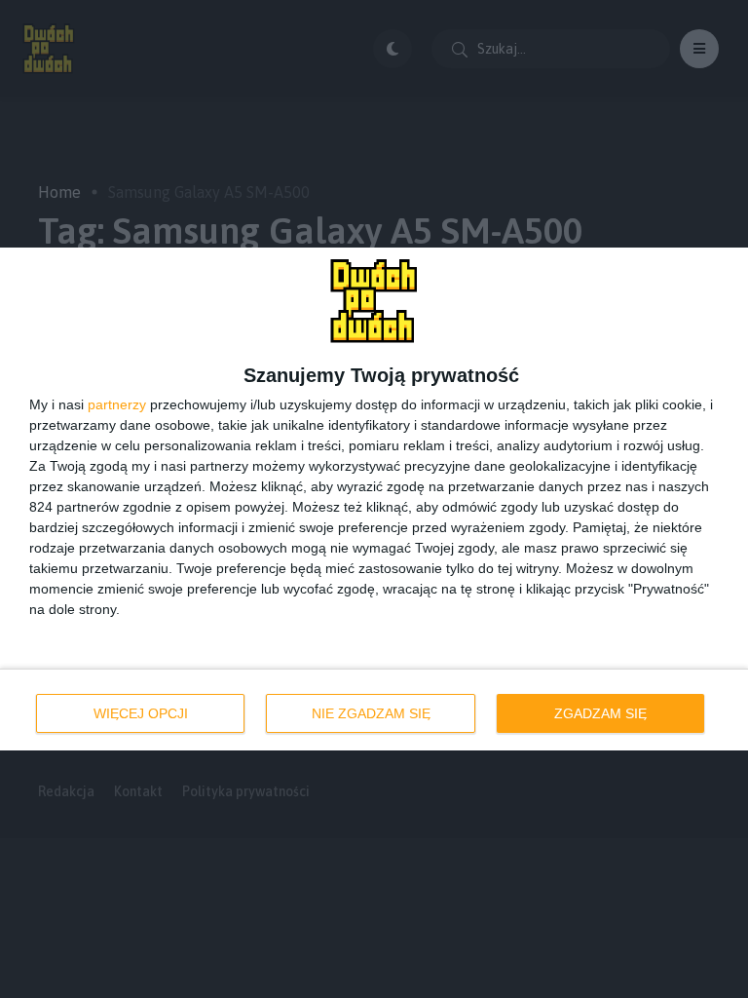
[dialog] (374, 499)
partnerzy (117, 404)
